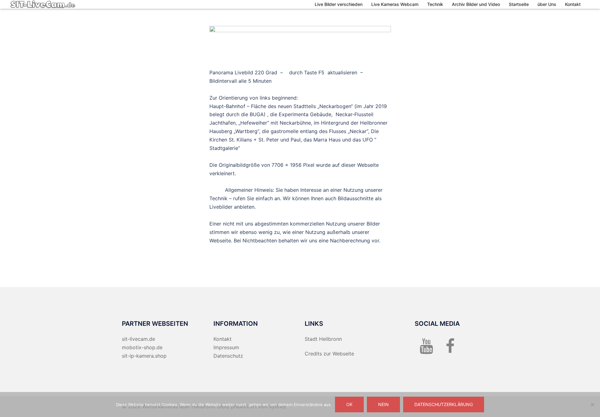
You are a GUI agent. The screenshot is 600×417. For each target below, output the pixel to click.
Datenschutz (228, 356)
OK (349, 404)
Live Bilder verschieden (338, 4)
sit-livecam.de (138, 339)
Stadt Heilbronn (323, 339)
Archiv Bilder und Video (476, 4)
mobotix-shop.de (142, 347)
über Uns (547, 4)
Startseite (519, 4)
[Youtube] (426, 350)
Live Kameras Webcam (394, 4)
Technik (435, 4)
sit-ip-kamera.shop (144, 356)
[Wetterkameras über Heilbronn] (42, 4)
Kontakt (573, 4)
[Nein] (592, 404)
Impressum (226, 347)
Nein (383, 404)
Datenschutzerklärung (443, 404)
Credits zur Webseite (329, 353)
